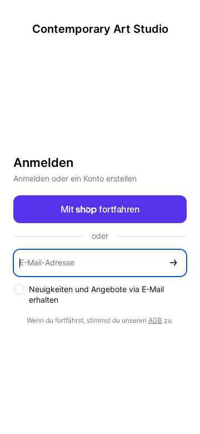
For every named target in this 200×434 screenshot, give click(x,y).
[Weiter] (173, 263)
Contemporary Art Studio (100, 29)
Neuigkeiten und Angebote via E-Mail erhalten (96, 294)
